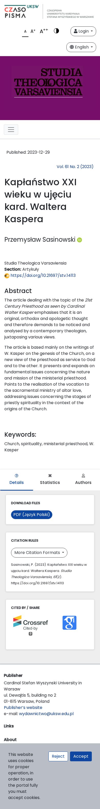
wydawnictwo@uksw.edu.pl (46, 714)
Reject (58, 756)
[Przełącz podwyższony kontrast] (56, 31)
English (82, 47)
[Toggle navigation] (11, 129)
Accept (80, 756)
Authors (83, 482)
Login (83, 31)
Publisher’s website (23, 707)
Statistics (50, 482)
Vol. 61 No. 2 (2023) (75, 167)
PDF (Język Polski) (31, 515)
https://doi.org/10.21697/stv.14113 (42, 275)
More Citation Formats (37, 552)
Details (16, 482)
